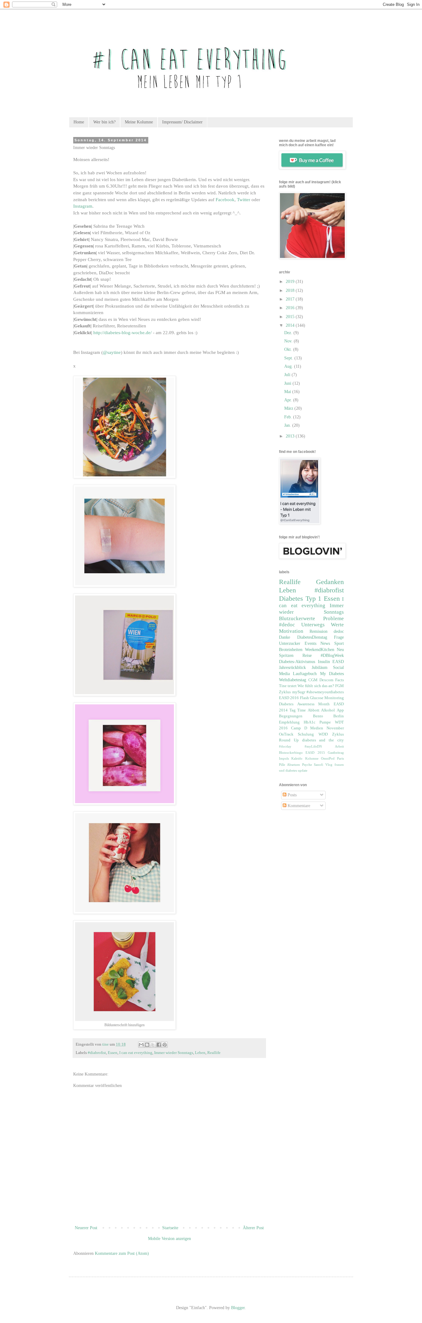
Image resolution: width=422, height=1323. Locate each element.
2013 (291, 436)
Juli (288, 374)
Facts (339, 680)
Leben (200, 1053)
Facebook (225, 199)
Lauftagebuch (305, 673)
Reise (307, 655)
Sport (339, 643)
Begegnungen (290, 716)
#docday (285, 746)
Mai (288, 391)
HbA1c (309, 722)
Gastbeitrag (336, 752)
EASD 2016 (289, 698)
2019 (291, 281)
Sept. (289, 358)
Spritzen (286, 655)
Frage (339, 637)
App (340, 710)
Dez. (288, 332)
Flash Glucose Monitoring (322, 698)
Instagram (82, 206)
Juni (288, 383)
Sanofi (318, 764)
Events (310, 643)
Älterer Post (253, 1228)
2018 (291, 290)
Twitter (243, 199)
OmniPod (328, 758)
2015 (291, 316)
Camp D (299, 728)
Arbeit (339, 746)
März (289, 408)
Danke (284, 637)
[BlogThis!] (147, 1045)
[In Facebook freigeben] (159, 1045)
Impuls (284, 758)
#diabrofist (97, 1053)
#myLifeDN (313, 746)
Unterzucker (289, 643)
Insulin (324, 661)
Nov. (289, 341)
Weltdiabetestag (292, 680)
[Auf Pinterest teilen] (165, 1045)
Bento (318, 716)
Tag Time (297, 710)
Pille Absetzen (289, 764)
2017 (291, 299)
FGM (339, 686)
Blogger (238, 1307)
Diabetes (291, 598)
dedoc (339, 631)
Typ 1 (314, 598)
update (302, 770)
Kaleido (296, 758)
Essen (112, 1053)
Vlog (328, 764)
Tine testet (288, 686)
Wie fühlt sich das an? (316, 686)
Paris (340, 758)
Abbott (313, 710)
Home (79, 122)
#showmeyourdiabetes (325, 692)
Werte (337, 625)
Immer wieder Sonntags (173, 1053)
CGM (313, 680)
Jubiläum (319, 667)
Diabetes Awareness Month (304, 704)
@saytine (112, 352)
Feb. (288, 417)
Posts (291, 795)
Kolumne (312, 758)
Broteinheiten (290, 649)
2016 (291, 307)
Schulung (306, 734)
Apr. (288, 400)
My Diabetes (332, 673)
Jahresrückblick (292, 667)
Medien (316, 728)
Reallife (214, 1053)
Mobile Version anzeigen (169, 1238)
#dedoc (287, 625)
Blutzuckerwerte (297, 618)
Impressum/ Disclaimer (182, 122)
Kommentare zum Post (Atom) (122, 1253)
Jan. (288, 425)
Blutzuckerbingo (291, 752)
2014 (291, 325)
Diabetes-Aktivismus (297, 661)
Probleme (333, 618)
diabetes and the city (323, 740)
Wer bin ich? (104, 122)
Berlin (338, 716)
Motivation (291, 631)
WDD (323, 734)
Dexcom (326, 680)
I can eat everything (135, 1053)
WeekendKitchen (319, 649)
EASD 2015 (315, 752)
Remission (318, 631)
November (335, 728)
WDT (339, 722)
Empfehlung (289, 722)
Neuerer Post (86, 1228)
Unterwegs (313, 625)
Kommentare (298, 805)
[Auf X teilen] (153, 1045)
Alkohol (328, 710)
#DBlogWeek (332, 655)
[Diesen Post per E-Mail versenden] (141, 1045)
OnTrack (286, 734)
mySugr (298, 692)
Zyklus (285, 692)
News (325, 643)
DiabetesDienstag (312, 637)
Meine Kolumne (139, 122)
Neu (340, 649)
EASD (338, 661)
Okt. (288, 349)
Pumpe (325, 722)
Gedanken (330, 582)
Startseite (170, 1228)
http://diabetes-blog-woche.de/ (122, 332)
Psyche (307, 764)
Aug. (289, 366)
